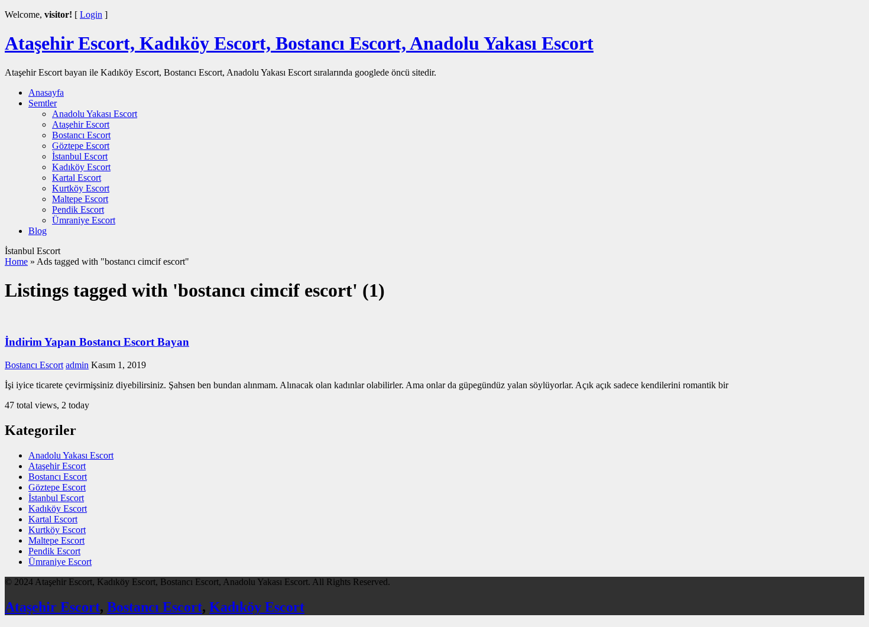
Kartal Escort (76, 178)
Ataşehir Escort (80, 124)
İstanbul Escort (80, 156)
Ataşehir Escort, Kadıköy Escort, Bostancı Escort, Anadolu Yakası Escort (299, 43)
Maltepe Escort (80, 199)
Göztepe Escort (80, 146)
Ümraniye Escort (83, 220)
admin (77, 365)
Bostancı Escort (81, 135)
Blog (37, 231)
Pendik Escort (78, 209)
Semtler (42, 103)
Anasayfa (46, 92)
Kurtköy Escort (80, 188)
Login (91, 14)
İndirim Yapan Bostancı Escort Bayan (97, 342)
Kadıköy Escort (81, 167)
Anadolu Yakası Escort (94, 114)
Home (16, 261)
